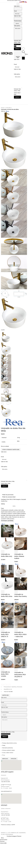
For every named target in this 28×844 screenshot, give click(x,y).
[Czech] (26, 1)
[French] (24, 1)
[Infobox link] (14, 52)
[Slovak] (20, 1)
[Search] (23, 58)
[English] (21, 1)
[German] (23, 1)
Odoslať (17, 48)
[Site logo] (7, 53)
